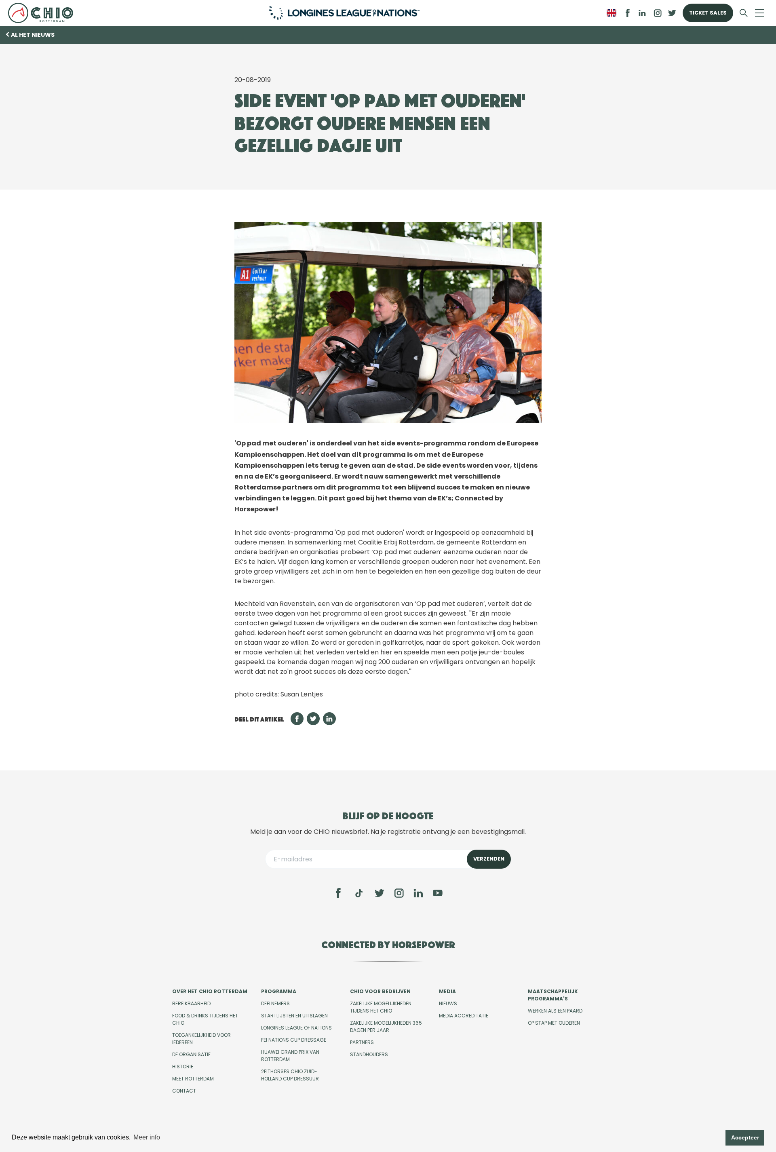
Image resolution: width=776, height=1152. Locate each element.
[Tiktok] (359, 893)
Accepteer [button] (745, 1137)
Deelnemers (275, 1003)
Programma (278, 991)
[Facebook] (338, 893)
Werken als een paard (555, 1010)
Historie (182, 1066)
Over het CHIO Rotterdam (209, 991)
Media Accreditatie (463, 1015)
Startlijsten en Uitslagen (294, 1015)
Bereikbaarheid (191, 1003)
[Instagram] (399, 893)
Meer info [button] (146, 1137)
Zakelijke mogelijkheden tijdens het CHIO (380, 1007)
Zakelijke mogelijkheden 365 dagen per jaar (386, 1026)
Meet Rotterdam (193, 1078)
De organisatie (191, 1054)
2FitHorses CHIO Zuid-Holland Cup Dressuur (290, 1075)
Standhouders (369, 1054)
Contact (184, 1090)
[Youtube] (438, 893)
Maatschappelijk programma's (553, 995)
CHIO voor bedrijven (380, 991)
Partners (362, 1042)
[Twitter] (379, 893)
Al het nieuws (33, 35)
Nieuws (448, 1003)
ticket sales (708, 13)
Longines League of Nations (296, 1027)
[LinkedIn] (642, 13)
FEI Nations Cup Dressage (293, 1039)
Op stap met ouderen (554, 1022)
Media (447, 991)
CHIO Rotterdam (44, 13)
